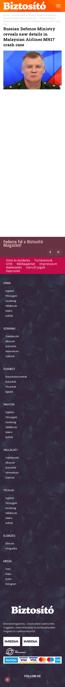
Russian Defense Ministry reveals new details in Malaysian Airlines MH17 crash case (29, 17)
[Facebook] (50, 252)
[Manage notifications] (7, 679)
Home (6, 15)
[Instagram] (58, 252)
